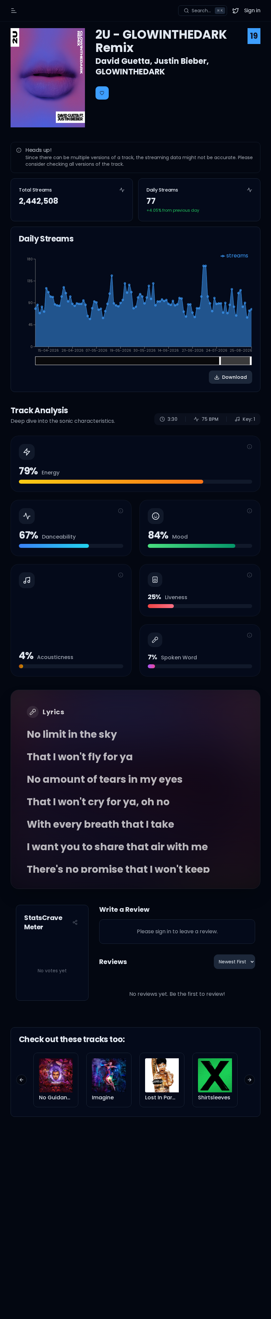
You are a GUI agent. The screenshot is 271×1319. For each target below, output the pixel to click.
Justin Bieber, (181, 61)
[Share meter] (75, 922)
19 (254, 35)
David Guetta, (125, 61)
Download (234, 377)
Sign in (252, 10)
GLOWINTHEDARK (130, 71)
